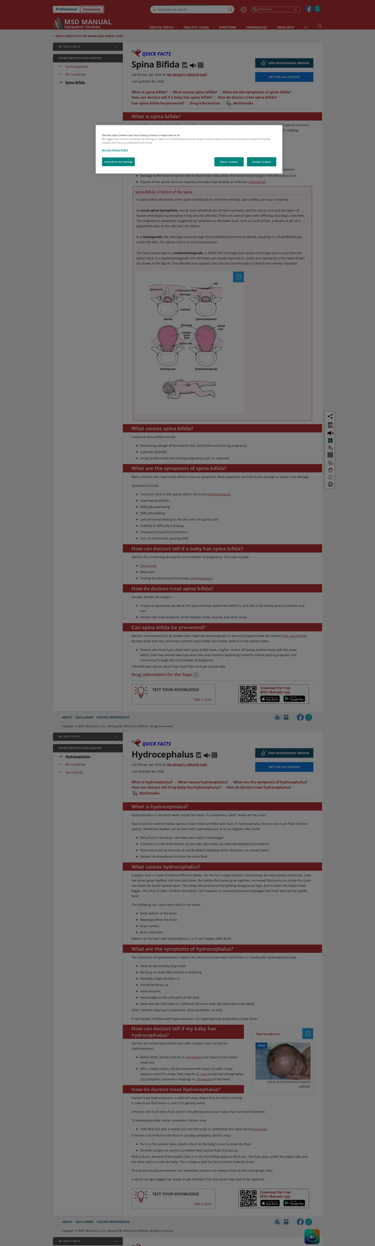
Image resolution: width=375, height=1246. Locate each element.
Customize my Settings (118, 161)
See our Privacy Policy (115, 150)
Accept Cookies (261, 161)
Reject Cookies (229, 161)
